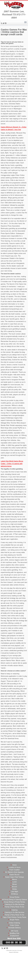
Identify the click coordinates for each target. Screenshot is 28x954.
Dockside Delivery (14, 927)
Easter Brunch (14, 874)
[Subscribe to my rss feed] (2, 23)
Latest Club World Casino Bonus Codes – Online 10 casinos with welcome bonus (12, 463)
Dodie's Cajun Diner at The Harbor (15, 950)
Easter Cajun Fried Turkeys (14, 877)
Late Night (14, 891)
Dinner (14, 884)
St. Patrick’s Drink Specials (14, 872)
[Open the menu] (25, 22)
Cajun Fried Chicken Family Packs (14, 917)
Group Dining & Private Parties (14, 902)
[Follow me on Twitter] (4, 23)
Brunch (14, 886)
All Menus (14, 894)
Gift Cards (14, 931)
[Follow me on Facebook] (6, 23)
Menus (14, 879)
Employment (14, 935)
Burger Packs (14, 919)
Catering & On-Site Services (14, 904)
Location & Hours (14, 867)
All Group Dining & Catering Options (14, 899)
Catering (14, 910)
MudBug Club (14, 933)
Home (14, 865)
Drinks (14, 889)
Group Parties (14, 897)
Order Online (14, 925)
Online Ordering (14, 923)
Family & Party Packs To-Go (14, 907)
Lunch (14, 882)
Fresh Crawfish (14, 870)
